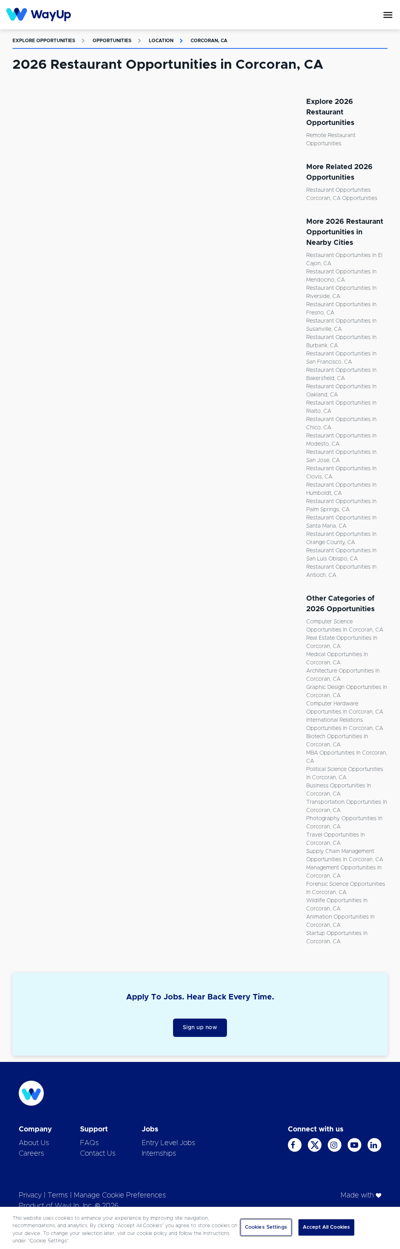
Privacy (30, 1195)
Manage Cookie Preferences (120, 1195)
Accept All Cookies (326, 1227)
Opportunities (112, 40)
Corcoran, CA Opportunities (341, 198)
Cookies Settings (266, 1227)
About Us (34, 1143)
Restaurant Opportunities (338, 190)
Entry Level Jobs (168, 1143)
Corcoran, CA (209, 40)
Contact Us (98, 1153)
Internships (159, 1153)
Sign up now (200, 1027)
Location (161, 40)
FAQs (89, 1143)
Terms (58, 1195)
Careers (31, 1153)
